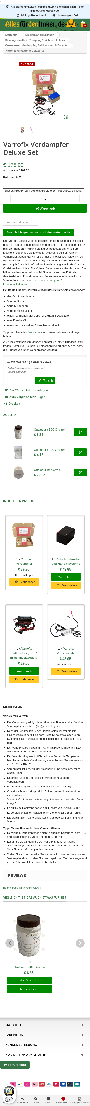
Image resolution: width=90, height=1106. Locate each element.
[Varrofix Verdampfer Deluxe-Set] (66, 117)
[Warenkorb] (80, 432)
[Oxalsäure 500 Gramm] (18, 432)
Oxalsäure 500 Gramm (50, 429)
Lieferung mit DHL (68, 15)
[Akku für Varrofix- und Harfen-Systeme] (66, 536)
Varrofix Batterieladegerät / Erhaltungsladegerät (24, 653)
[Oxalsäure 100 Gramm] (18, 452)
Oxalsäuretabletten (47, 470)
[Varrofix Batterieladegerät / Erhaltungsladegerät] (24, 625)
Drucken (14, 403)
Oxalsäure (34, 332)
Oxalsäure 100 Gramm (50, 449)
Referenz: (9, 177)
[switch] (9, 1099)
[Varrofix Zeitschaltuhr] (66, 625)
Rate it (47, 381)
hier (23, 280)
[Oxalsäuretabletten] (18, 472)
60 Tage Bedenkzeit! (33, 15)
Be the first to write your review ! (22, 887)
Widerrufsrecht (15, 1064)
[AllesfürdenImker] (42, 25)
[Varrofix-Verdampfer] (24, 536)
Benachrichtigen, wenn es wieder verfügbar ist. (38, 232)
